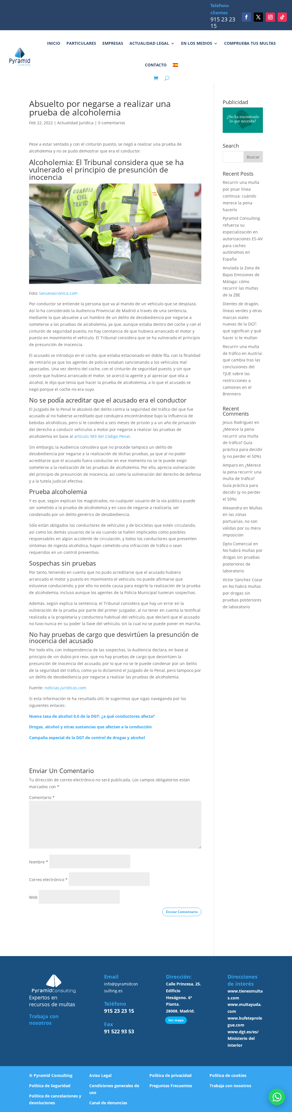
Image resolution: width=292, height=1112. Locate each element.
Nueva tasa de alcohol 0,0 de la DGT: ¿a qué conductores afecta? (92, 716)
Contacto (156, 65)
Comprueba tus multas (250, 43)
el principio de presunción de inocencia (98, 173)
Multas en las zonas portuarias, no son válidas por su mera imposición (242, 521)
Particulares (81, 43)
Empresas (112, 43)
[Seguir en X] (258, 17)
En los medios (196, 43)
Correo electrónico (48, 879)
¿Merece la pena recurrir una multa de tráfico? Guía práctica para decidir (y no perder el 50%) (243, 442)
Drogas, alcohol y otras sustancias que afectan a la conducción (90, 726)
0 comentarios (111, 122)
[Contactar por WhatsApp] (277, 1097)
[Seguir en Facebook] (246, 17)
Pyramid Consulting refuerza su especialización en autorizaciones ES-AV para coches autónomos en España (243, 239)
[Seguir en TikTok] (282, 17)
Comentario (42, 797)
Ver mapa (176, 1020)
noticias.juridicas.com (65, 687)
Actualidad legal (149, 43)
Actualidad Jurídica (75, 122)
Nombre (38, 862)
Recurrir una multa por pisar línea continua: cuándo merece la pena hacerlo (241, 196)
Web (33, 897)
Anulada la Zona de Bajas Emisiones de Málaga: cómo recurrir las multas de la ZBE (241, 281)
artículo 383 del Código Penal (102, 436)
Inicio (53, 43)
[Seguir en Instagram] (270, 17)
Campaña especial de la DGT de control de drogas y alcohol (87, 737)
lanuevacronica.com (58, 293)
